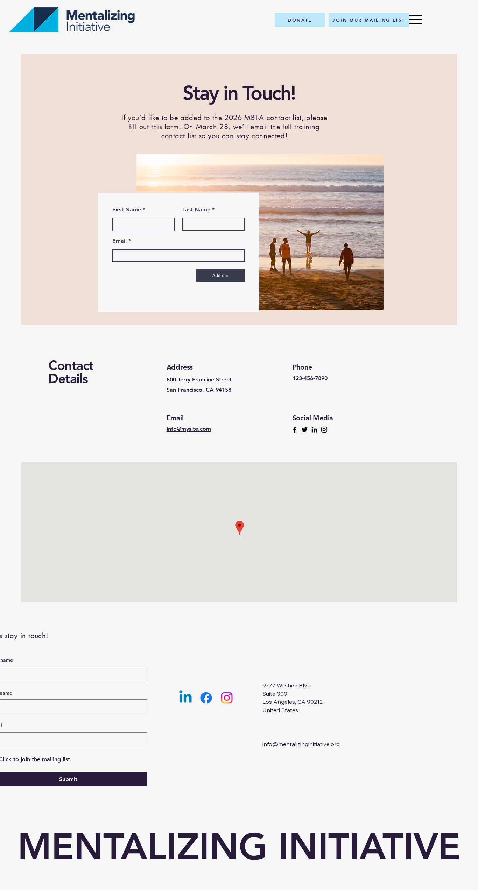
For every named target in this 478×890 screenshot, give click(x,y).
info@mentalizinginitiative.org (301, 744)
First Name (126, 209)
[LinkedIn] (314, 430)
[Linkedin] (185, 698)
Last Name (196, 209)
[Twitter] (305, 430)
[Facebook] (295, 430)
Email (119, 241)
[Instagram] (324, 430)
